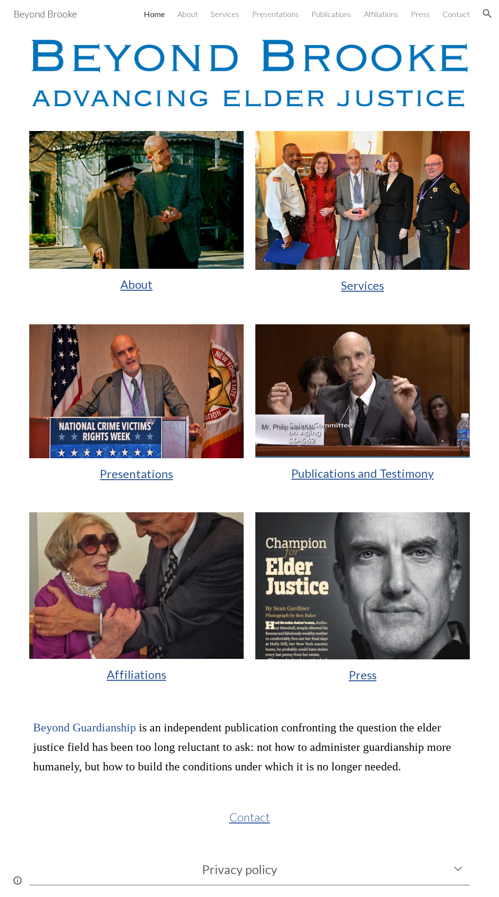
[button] (487, 13)
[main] (136, 284)
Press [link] (420, 14)
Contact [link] (456, 14)
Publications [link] (331, 14)
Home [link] (154, 14)
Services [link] (225, 14)
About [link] (187, 14)
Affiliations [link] (381, 14)
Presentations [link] (275, 14)
